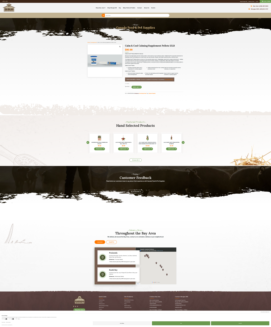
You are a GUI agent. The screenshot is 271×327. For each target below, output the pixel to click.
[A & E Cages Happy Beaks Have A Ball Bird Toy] (123, 143)
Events (153, 8)
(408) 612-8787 (178, 307)
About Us (146, 8)
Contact (139, 8)
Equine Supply (152, 93)
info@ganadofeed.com (180, 305)
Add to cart (136, 87)
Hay (120, 8)
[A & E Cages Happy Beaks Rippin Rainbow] (171, 143)
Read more (99, 149)
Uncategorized (94, 42)
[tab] (100, 242)
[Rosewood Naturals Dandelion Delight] (99, 143)
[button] (120, 46)
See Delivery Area (169, 79)
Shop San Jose (100, 8)
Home (89, 42)
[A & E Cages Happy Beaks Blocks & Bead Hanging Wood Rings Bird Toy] (147, 143)
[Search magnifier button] (103, 15)
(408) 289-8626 (153, 307)
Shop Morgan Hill (112, 8)
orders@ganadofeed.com (155, 305)
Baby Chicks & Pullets (129, 8)
